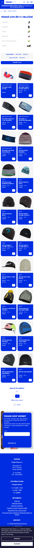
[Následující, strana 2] (17, 396)
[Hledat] (24, 2)
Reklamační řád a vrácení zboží (17, 510)
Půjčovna (17, 501)
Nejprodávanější (13, 57)
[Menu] (2, 2)
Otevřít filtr (17, 62)
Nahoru (19, 404)
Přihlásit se (12, 443)
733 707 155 (18, 526)
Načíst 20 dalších (17, 388)
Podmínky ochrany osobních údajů (17, 508)
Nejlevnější (18, 54)
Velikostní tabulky (17, 503)
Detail (13, 95)
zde (12, 534)
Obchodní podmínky (17, 506)
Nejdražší (25, 54)
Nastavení (17, 538)
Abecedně (22, 57)
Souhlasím (17, 544)
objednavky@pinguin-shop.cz (18, 523)
